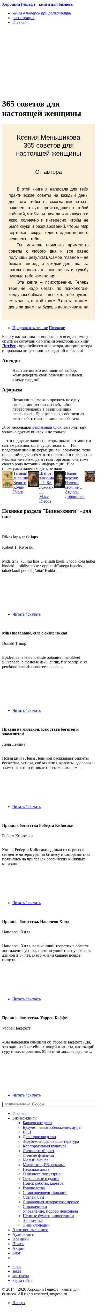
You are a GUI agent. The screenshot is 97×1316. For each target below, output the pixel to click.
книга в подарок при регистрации (41, 13)
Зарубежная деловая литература (51, 1141)
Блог (16, 1253)
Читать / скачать (26, 614)
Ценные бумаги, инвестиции (48, 1216)
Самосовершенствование (45, 1192)
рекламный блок (47, 427)
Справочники (35, 1206)
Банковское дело (37, 1123)
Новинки (20, 1239)
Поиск (18, 1244)
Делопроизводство (39, 1137)
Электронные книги (30, 1230)
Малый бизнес (35, 1160)
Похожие (57, 328)
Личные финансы (38, 1155)
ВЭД (27, 1132)
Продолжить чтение (30, 328)
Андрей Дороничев (75, 494)
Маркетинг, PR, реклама (44, 1164)
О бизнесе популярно (42, 1174)
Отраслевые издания (41, 1178)
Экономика (33, 1220)
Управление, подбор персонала (50, 1211)
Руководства (34, 1188)
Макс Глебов (45, 498)
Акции (18, 1248)
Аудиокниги (23, 1234)
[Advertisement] (34, 61)
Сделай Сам (33, 1197)
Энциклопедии (36, 1225)
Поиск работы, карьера (43, 1183)
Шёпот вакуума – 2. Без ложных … (46, 482)
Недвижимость (36, 1169)
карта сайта (22, 1280)
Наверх (18, 1302)
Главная (19, 1113)
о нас (16, 1266)
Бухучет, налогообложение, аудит (52, 1127)
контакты (20, 1276)
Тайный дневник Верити (20, 478)
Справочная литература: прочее (51, 1202)
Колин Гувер (19, 489)
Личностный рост (38, 1150)
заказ (16, 1271)
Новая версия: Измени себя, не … (74, 480)
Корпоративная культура (44, 1146)
